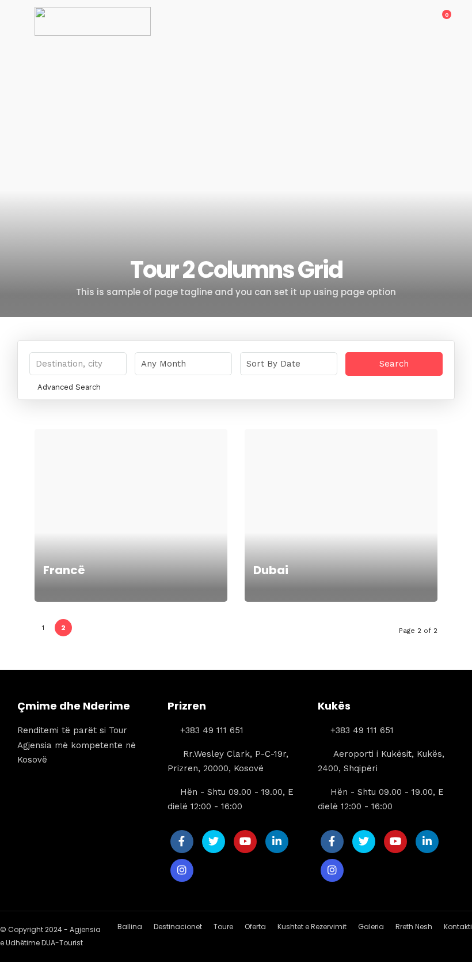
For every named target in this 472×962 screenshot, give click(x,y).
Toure (223, 926)
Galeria (371, 926)
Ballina (129, 926)
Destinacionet (178, 926)
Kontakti (458, 926)
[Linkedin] (276, 841)
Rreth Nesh (413, 926)
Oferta (255, 926)
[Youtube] (245, 841)
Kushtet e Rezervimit (312, 926)
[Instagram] (181, 870)
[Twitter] (213, 841)
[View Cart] (440, 20)
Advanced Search (69, 387)
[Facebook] (181, 841)
